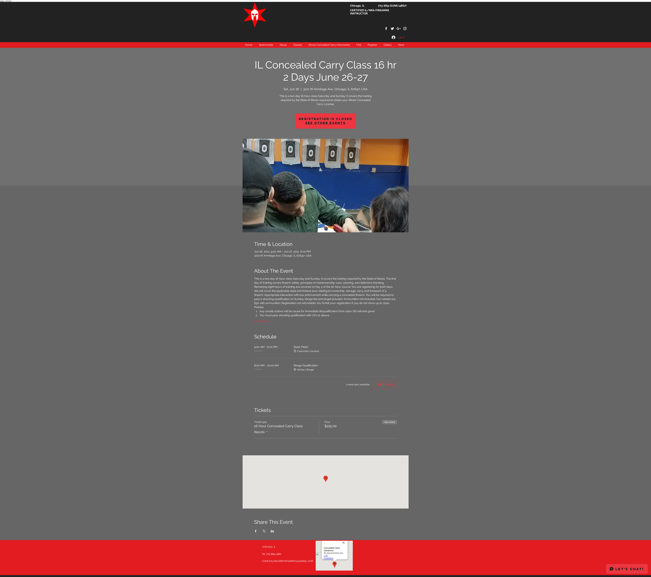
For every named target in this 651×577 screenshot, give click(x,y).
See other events (325, 123)
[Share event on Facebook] (255, 531)
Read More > (262, 321)
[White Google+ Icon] (399, 28)
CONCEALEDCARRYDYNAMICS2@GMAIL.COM (287, 561)
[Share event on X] (264, 531)
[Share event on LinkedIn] (272, 531)
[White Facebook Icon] (386, 28)
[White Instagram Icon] (405, 28)
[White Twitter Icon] (392, 28)
